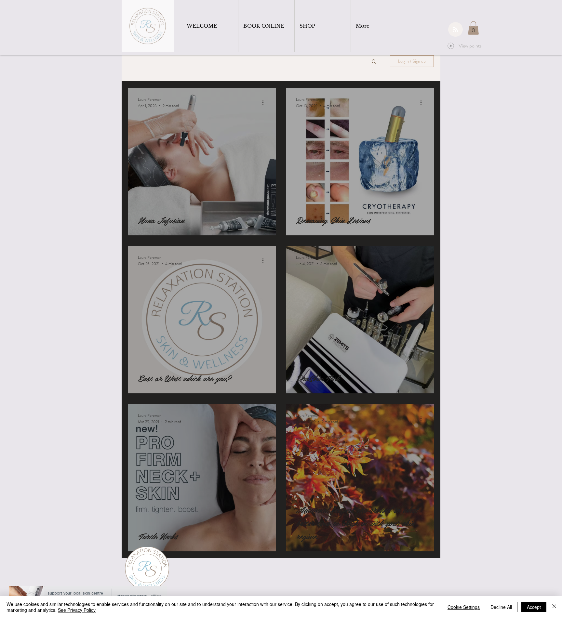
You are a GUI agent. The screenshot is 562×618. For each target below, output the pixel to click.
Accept (534, 607)
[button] (473, 28)
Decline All (501, 607)
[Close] (554, 607)
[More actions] (265, 102)
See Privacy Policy (77, 610)
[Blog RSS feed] (455, 29)
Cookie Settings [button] (464, 607)
